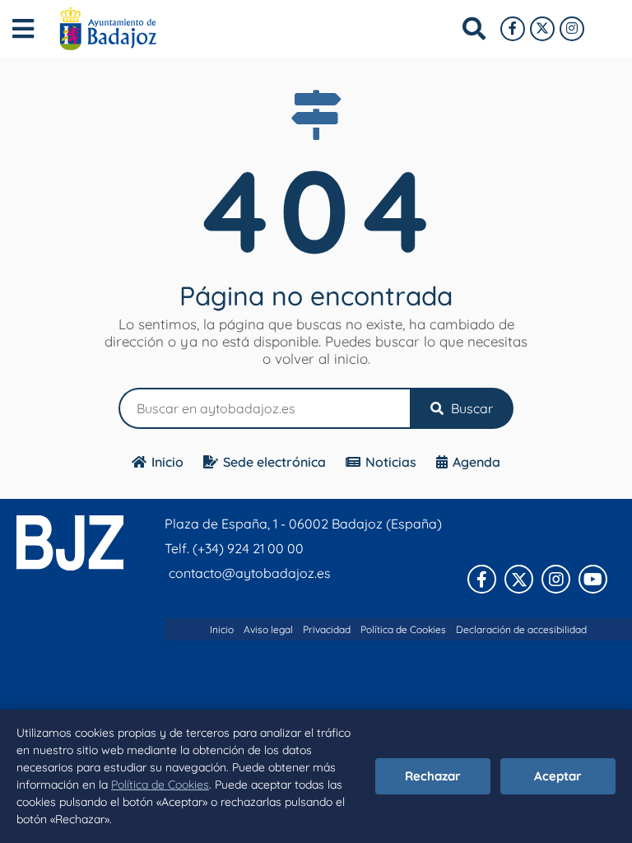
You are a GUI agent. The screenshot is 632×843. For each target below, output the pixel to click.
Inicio (167, 462)
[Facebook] (512, 28)
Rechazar (433, 776)
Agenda (476, 462)
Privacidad (327, 629)
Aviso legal (268, 629)
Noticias (390, 462)
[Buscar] (474, 28)
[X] (542, 28)
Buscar (470, 408)
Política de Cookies (160, 784)
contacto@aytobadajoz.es (250, 573)
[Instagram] (572, 28)
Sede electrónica (274, 462)
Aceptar (558, 776)
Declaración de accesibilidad (521, 629)
